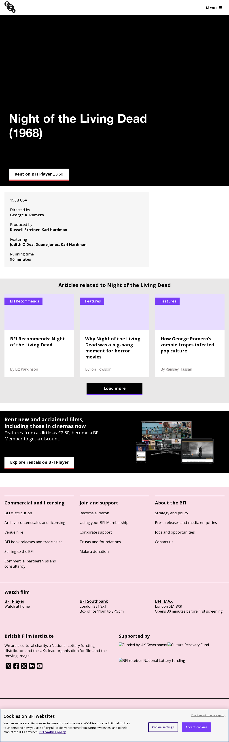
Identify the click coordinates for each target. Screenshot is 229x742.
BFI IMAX (164, 601)
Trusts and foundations (100, 541)
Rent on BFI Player (39, 174)
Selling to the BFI (19, 551)
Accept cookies (196, 727)
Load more (115, 388)
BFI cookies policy (52, 732)
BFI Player (14, 601)
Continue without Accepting (208, 715)
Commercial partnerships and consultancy (30, 563)
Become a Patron (94, 512)
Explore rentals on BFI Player (39, 462)
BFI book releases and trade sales (33, 541)
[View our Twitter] (8, 667)
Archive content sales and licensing (34, 522)
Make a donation (94, 551)
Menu (211, 7)
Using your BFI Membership (104, 522)
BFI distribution (18, 512)
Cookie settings (163, 727)
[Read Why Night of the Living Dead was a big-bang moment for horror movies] (114, 335)
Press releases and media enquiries (186, 522)
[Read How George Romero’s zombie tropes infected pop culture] (190, 335)
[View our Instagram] (24, 667)
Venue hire (13, 532)
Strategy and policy (171, 512)
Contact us (164, 541)
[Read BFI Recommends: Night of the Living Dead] (39, 335)
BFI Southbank (94, 601)
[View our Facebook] (16, 667)
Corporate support (96, 532)
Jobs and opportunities (175, 532)
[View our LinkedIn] (32, 667)
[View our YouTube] (40, 667)
